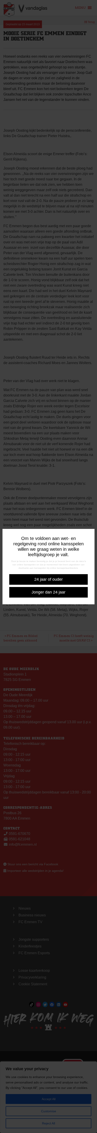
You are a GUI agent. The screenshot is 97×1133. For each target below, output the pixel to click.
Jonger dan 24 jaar (48, 592)
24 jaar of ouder (48, 579)
